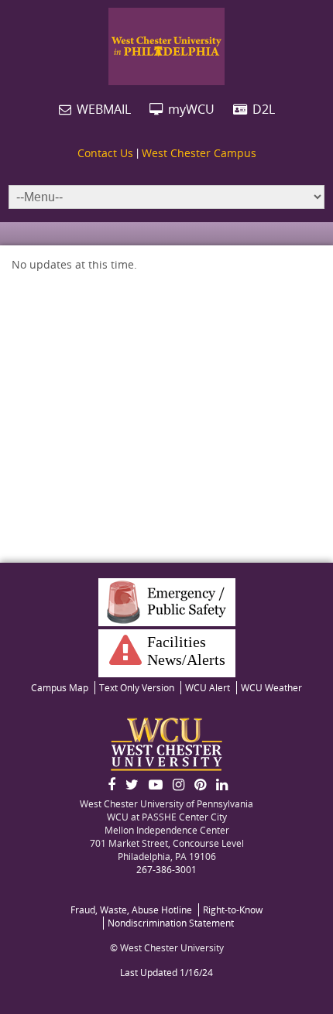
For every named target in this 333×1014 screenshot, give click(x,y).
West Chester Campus (199, 153)
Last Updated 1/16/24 (166, 972)
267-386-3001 (166, 869)
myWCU (190, 109)
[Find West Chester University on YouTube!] (156, 784)
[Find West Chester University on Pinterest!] (200, 784)
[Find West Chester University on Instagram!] (178, 784)
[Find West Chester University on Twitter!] (132, 784)
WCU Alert (207, 687)
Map (59, 687)
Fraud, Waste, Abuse (131, 909)
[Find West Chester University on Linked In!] (222, 784)
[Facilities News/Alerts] (121, 659)
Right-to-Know (233, 909)
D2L (262, 109)
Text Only (136, 687)
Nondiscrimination (171, 923)
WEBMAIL (102, 109)
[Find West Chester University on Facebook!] (111, 784)
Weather (271, 687)
